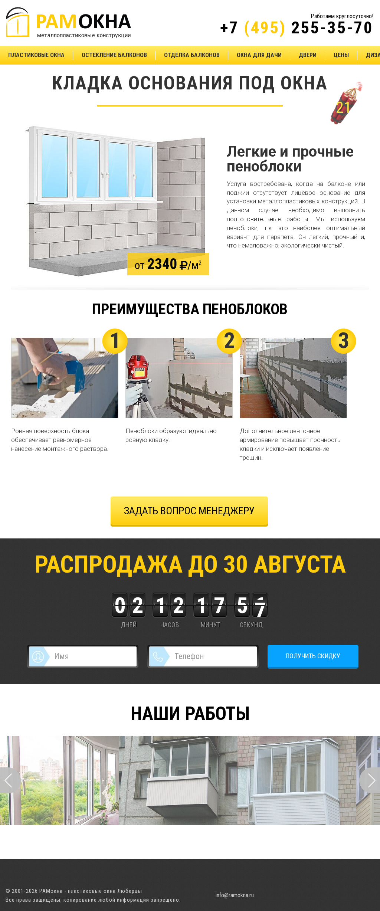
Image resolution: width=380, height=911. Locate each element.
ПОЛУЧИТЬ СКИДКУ (313, 656)
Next (369, 780)
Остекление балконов (114, 55)
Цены (341, 55)
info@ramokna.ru (235, 895)
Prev (10, 780)
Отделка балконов (192, 55)
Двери (308, 55)
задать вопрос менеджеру (189, 511)
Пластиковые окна (36, 55)
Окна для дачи (259, 55)
